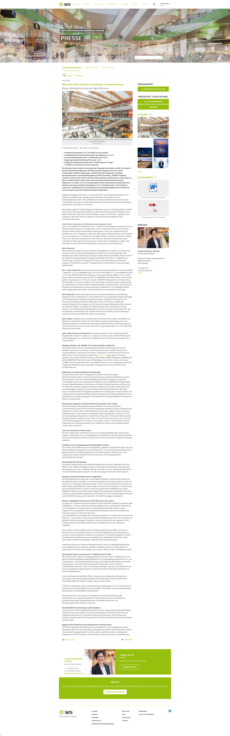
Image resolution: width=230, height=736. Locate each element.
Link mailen (128, 640)
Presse (135, 4)
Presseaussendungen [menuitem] (71, 68)
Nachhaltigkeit (112, 4)
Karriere (125, 4)
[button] (161, 57)
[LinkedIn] (170, 711)
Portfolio (98, 4)
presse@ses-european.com (74, 673)
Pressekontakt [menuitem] (108, 68)
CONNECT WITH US (129, 667)
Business (87, 4)
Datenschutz (96, 721)
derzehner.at (101, 355)
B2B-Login (125, 711)
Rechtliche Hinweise (146, 714)
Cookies (125, 721)
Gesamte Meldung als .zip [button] (154, 89)
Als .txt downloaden (153, 102)
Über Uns (77, 4)
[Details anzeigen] (153, 188)
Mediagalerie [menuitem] (91, 68)
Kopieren (153, 107)
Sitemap (94, 711)
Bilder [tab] (70, 76)
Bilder (144, 114)
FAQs (124, 714)
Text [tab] (64, 76)
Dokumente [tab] (79, 76)
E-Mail (140, 273)
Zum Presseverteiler (115, 692)
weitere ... (141, 171)
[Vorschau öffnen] (97, 114)
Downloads (126, 717)
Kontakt (145, 4)
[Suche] (154, 4)
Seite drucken (70, 640)
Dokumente (147, 177)
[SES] (65, 4)
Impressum (143, 711)
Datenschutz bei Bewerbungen (103, 724)
